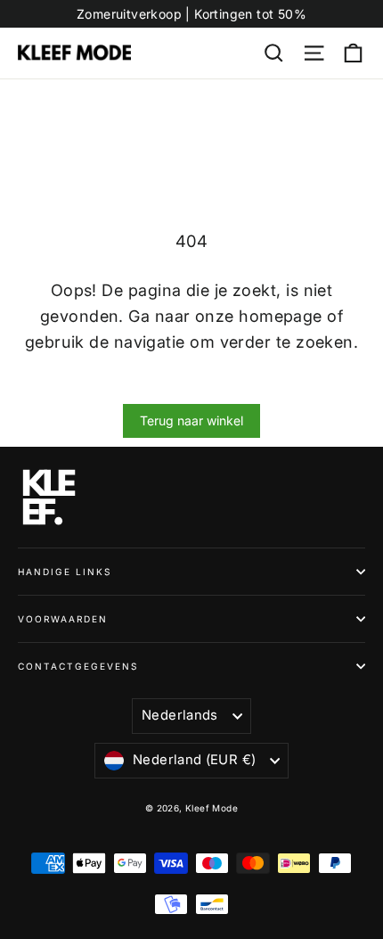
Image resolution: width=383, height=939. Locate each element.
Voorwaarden (63, 619)
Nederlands (180, 715)
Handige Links (64, 571)
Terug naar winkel (191, 420)
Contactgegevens (78, 666)
